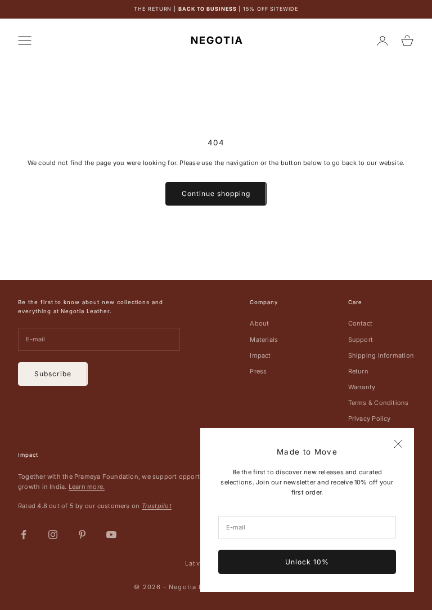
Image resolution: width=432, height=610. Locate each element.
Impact (260, 355)
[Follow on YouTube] (111, 534)
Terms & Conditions (378, 403)
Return (358, 371)
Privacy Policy (369, 418)
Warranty (362, 387)
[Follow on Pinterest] (82, 534)
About (259, 323)
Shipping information (381, 355)
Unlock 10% (307, 562)
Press (258, 371)
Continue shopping (216, 193)
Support (361, 340)
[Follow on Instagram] (52, 534)
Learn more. (87, 487)
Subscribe (52, 373)
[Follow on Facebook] (23, 534)
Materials (264, 340)
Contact (360, 323)
